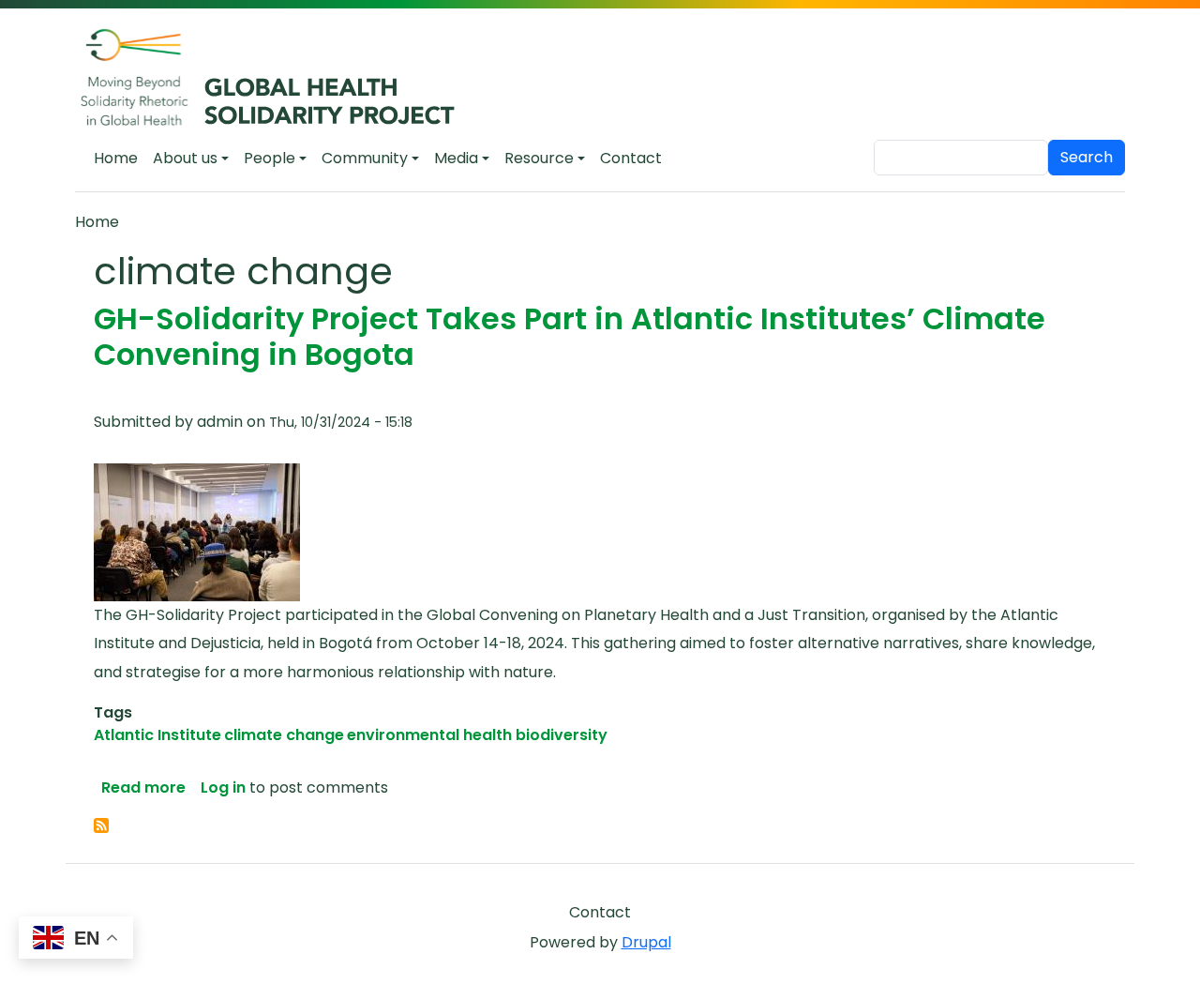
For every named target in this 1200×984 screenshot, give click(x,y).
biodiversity (562, 735)
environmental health (429, 735)
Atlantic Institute (157, 735)
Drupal (646, 942)
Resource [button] (539, 158)
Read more (143, 787)
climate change (284, 735)
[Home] (278, 79)
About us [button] (185, 158)
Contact (631, 158)
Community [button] (365, 158)
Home (116, 158)
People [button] (269, 158)
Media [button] (456, 158)
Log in (223, 787)
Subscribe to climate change (101, 825)
